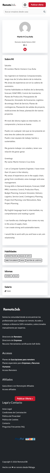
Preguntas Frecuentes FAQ (13, 427)
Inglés (16, 276)
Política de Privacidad (11, 416)
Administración (11, 256)
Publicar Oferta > (25, 398)
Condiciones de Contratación (14, 412)
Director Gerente (11, 260)
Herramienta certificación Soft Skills (25, 344)
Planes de (18, 359)
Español (8, 276)
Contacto (6, 423)
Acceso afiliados (9, 389)
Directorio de (12, 337)
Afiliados (30, 386)
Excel (22, 260)
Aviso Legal (7, 409)
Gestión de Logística (34, 260)
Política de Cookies (10, 420)
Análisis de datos (25, 256)
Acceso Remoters (9, 370)
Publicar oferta (37, 5)
